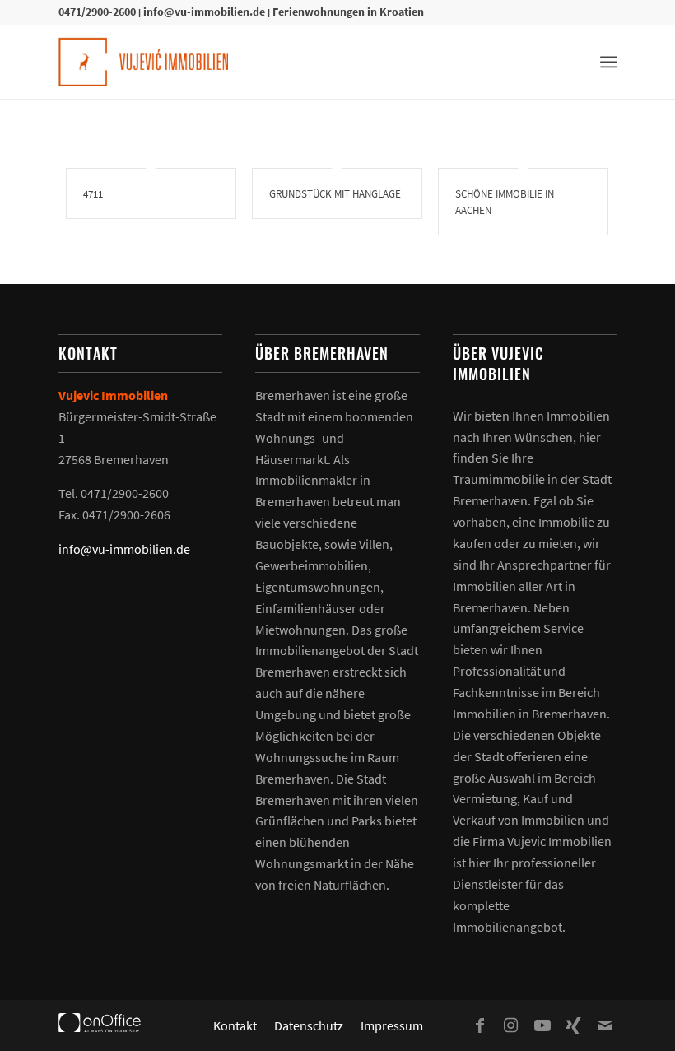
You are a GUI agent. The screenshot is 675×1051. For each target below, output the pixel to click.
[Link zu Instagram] (511, 1025)
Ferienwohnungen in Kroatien (348, 11)
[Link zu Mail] (605, 1025)
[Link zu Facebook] (480, 1025)
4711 (93, 194)
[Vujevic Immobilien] (143, 62)
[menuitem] (608, 62)
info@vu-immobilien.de (204, 11)
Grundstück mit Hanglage (335, 194)
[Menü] (608, 62)
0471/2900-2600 (97, 11)
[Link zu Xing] (573, 1025)
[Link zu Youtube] (542, 1025)
